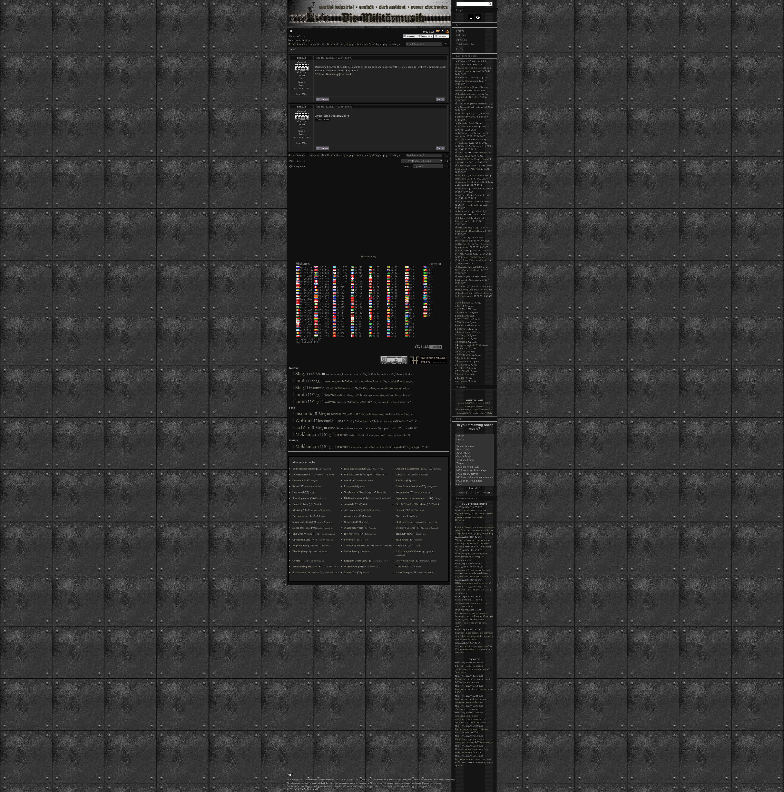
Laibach (462, 250)
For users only (368, 256)
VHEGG (462, 237)
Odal (407, 374)
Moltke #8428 (487, 410)
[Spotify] (474, 436)
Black (482, 87)
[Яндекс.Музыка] (474, 446)
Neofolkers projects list (469, 267)
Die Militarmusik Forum (301, 43)
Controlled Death (466, 123)
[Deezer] (474, 439)
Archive (471, 493)
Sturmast (462, 286)
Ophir (461, 175)
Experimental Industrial (466, 126)
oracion (463, 341)
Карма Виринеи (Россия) (470, 67)
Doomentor (463, 211)
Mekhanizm (350, 381)
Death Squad (464, 276)
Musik (320, 43)
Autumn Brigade (466, 182)
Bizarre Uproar (465, 113)
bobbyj (463, 335)
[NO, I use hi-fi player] (474, 467)
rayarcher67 (393, 381)
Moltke (490, 146)
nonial (458, 64)
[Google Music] (474, 456)
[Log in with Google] (478, 17)
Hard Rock (482, 133)
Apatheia (462, 195)
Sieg (299, 373)
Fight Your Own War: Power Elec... (474, 257)
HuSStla (372, 374)
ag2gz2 (402, 388)
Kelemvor (464, 361)
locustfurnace (464, 296)
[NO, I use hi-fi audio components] (474, 477)
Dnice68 (408, 428)
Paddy (390, 435)
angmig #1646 (485, 403)
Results (462, 493)
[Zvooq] (474, 463)
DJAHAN (464, 371)
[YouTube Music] (474, 460)
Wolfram (399, 374)
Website (319, 74)
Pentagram (463, 133)
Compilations (466, 107)
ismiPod (463, 364)
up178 (462, 351)
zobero (462, 367)
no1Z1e (311, 40)
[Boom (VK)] (474, 449)
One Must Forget (466, 227)
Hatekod (462, 244)
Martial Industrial (480, 152)
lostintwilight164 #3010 (468, 403)
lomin (345, 374)
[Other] (474, 484)
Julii (460, 152)
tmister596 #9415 (464, 413)
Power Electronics (463, 71)
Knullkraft (463, 293)
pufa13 (462, 374)
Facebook (346, 74)
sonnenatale (333, 374)
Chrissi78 (473, 116)
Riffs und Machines (467, 77)
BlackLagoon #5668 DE (474, 406)
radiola (315, 374)
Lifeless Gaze (464, 218)
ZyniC (372, 43)
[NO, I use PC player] (474, 474)
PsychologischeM (385, 374)
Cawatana (462, 61)
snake (457, 185)
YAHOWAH (399, 421)
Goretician (474, 280)
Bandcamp (332, 74)
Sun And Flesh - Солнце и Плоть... (474, 201)
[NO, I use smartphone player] (474, 470)
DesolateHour (475, 231)
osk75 (478, 71)
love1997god (464, 289)
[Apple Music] (474, 453)
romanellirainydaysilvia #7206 (467, 410)
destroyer (404, 381)
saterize (388, 414)
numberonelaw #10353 (482, 413)
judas (485, 260)
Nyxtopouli (383, 428)
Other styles (333, 43)
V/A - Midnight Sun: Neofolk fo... (474, 103)
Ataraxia (462, 139)
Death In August (465, 159)
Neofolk (480, 61)
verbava (374, 381)
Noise (477, 237)
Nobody (462, 188)
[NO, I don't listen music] (474, 481)
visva (470, 221)
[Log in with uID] (471, 17)
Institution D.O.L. (466, 94)
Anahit (410, 421)
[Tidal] (474, 442)
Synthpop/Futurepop (354, 43)
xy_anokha (460, 143)
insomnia (353, 374)
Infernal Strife (464, 87)
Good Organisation (467, 165)
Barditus (462, 146)
